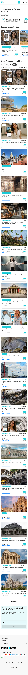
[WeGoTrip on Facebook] (9, 662)
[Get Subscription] (19, 2)
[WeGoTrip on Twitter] (19, 662)
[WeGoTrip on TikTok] (16, 662)
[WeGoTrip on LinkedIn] (22, 662)
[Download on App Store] (4, 648)
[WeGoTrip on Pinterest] (12, 662)
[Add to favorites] (17, 31)
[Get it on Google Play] (12, 648)
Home (2, 5)
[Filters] (2, 64)
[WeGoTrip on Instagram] (6, 662)
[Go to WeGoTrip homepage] (3, 2)
